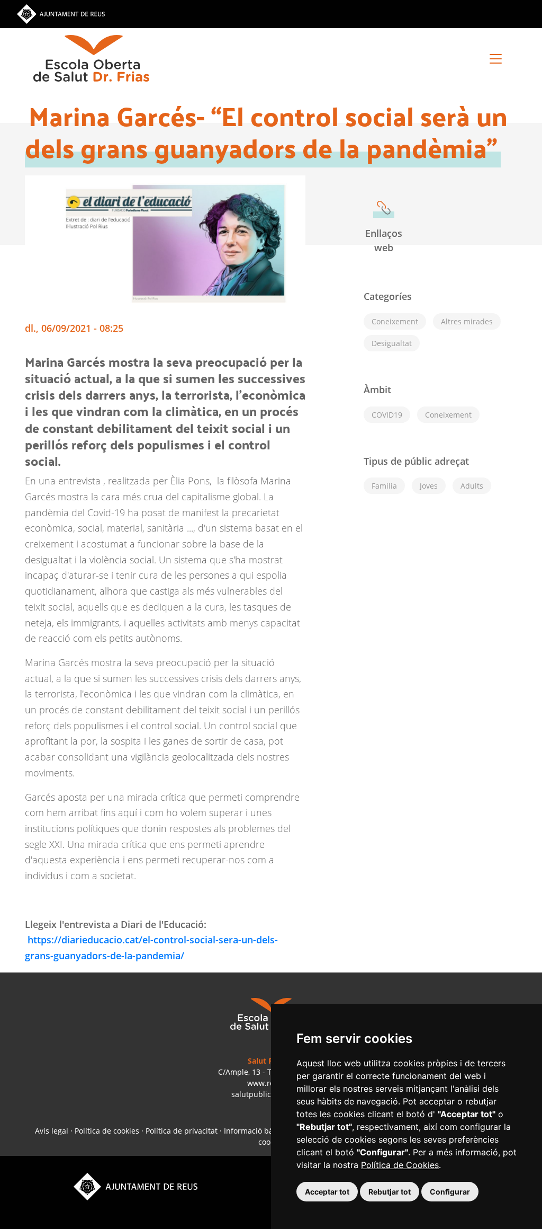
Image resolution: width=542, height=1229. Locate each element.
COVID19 (387, 415)
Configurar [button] (450, 1191)
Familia (384, 486)
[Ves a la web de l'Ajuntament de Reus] (61, 13)
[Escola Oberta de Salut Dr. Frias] (91, 58)
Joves (429, 486)
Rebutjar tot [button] (389, 1191)
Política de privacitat (182, 1131)
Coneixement (448, 415)
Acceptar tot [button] (327, 1191)
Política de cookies (107, 1131)
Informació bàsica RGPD (266, 1131)
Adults (471, 486)
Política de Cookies (400, 1165)
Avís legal (51, 1131)
